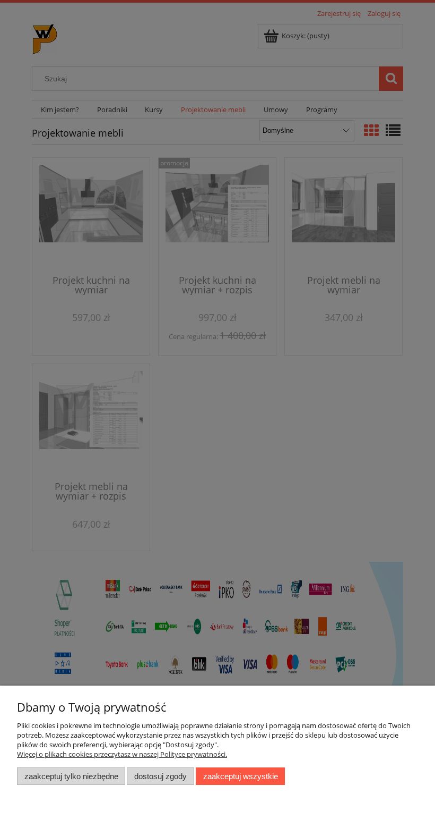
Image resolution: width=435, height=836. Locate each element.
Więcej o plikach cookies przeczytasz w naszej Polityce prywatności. (122, 754)
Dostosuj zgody (160, 776)
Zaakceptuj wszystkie (240, 776)
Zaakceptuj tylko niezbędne (71, 776)
